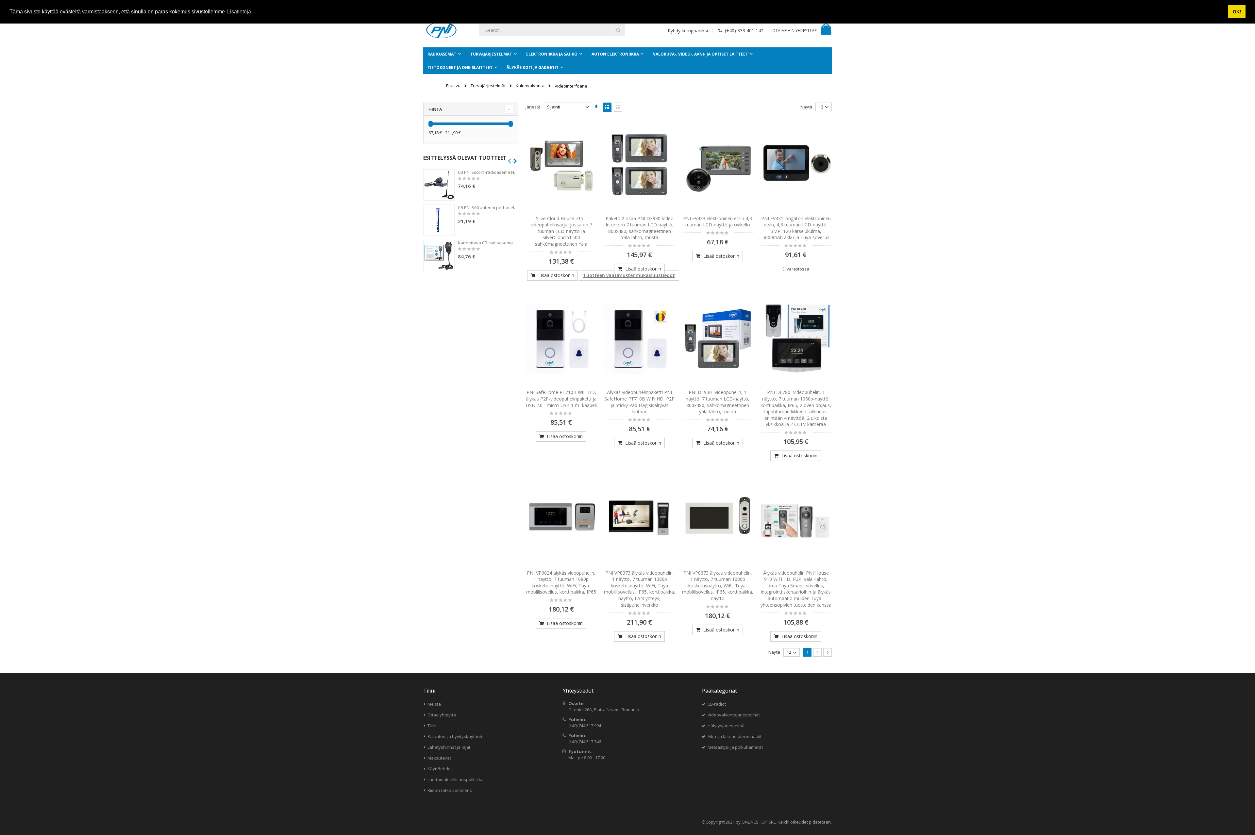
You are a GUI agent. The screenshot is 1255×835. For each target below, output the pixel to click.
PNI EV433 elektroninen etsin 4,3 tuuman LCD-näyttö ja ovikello (717, 221)
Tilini (431, 726)
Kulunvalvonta (530, 86)
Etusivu (453, 86)
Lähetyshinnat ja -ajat (448, 747)
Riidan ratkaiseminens (449, 790)
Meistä (434, 704)
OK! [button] (1237, 11)
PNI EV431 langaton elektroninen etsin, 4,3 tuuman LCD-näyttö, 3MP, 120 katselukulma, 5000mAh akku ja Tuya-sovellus (796, 228)
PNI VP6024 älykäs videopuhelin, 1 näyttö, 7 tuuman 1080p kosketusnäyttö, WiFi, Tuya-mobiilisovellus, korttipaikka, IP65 (561, 582)
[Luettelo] (618, 107)
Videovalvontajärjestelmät (734, 715)
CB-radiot (717, 704)
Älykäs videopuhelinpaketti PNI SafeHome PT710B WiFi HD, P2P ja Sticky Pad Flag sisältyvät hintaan (639, 402)
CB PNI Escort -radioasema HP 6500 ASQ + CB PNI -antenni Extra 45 (488, 172)
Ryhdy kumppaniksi (688, 30)
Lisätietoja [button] (239, 11)
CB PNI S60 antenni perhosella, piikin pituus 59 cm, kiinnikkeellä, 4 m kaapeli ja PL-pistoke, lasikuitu (488, 207)
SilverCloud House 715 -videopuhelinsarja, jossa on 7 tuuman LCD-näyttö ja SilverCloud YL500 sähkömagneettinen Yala (561, 231)
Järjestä (533, 107)
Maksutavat (439, 758)
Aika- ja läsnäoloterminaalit (734, 736)
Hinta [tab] (435, 109)
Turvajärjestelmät (488, 86)
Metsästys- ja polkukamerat (735, 747)
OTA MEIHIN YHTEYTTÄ (793, 30)
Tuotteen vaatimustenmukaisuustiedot (629, 275)
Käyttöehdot (439, 769)
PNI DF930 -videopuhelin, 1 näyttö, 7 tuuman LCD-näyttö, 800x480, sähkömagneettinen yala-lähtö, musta (717, 402)
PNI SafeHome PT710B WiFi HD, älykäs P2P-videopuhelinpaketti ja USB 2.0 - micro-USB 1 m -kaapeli (561, 398)
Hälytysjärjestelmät (727, 726)
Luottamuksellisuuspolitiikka (455, 779)
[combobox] (552, 30)
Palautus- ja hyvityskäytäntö (455, 736)
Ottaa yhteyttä (441, 715)
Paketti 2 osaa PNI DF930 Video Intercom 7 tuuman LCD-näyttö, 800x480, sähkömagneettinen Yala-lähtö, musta (640, 228)
